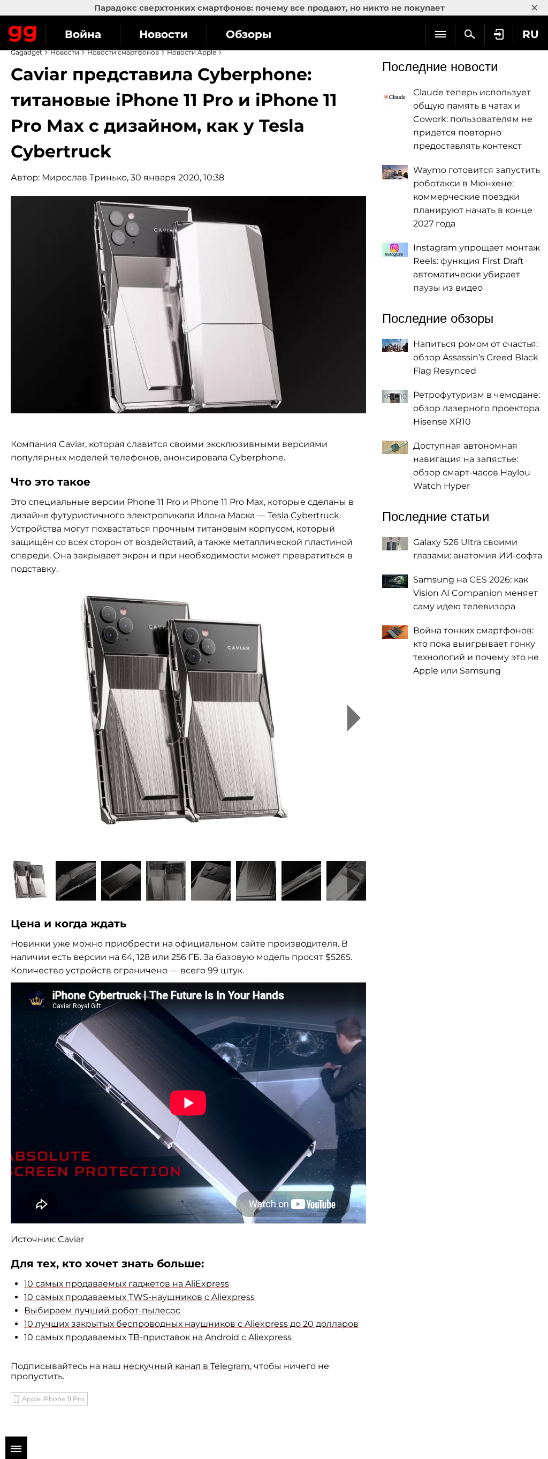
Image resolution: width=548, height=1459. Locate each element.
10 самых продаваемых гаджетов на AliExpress (126, 1284)
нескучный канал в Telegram (186, 1366)
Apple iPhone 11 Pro (53, 1399)
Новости (163, 34)
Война (83, 34)
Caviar (71, 1239)
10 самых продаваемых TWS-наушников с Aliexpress (139, 1297)
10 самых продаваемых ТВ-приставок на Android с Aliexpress (158, 1337)
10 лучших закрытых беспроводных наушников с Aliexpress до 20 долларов (191, 1324)
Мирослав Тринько (84, 177)
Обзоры (248, 34)
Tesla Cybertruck (303, 515)
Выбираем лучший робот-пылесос (102, 1310)
